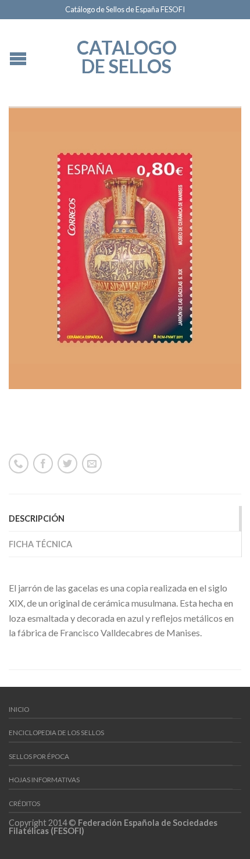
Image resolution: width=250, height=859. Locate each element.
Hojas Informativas (44, 779)
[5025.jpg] (125, 247)
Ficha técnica (40, 544)
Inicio (19, 709)
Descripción (37, 518)
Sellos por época (39, 756)
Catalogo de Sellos (127, 56)
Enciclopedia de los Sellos (56, 732)
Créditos (24, 803)
